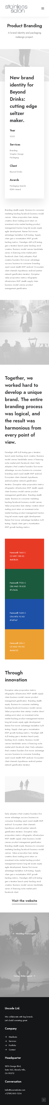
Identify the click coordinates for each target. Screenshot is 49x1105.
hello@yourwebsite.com (15, 1089)
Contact (12, 1049)
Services (12, 1041)
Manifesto (13, 1036)
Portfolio (12, 1045)
